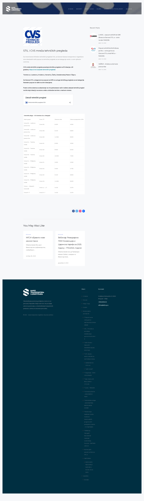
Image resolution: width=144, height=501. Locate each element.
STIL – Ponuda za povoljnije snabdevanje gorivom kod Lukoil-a (90, 334)
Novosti (29, 234)
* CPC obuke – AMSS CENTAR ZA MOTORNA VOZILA (89, 356)
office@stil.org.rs (103, 305)
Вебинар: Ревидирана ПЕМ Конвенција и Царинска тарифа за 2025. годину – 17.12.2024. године (70, 242)
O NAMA (85, 296)
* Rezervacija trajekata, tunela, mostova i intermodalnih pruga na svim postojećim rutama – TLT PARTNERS (89, 419)
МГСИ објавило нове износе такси (35, 239)
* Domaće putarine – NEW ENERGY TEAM (89, 394)
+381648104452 (102, 302)
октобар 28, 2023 (31, 256)
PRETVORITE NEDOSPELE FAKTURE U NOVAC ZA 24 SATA (89, 467)
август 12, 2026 (102, 69)
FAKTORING (87, 458)
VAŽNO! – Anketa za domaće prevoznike (108, 65)
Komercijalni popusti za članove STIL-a (89, 452)
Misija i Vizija (86, 303)
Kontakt (86, 479)
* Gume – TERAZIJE (89, 387)
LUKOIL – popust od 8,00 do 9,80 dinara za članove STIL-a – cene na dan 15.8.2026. (109, 37)
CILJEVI (85, 307)
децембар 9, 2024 (63, 263)
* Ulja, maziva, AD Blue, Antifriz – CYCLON (89, 381)
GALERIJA (85, 476)
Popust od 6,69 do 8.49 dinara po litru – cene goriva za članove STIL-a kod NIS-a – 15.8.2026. (108, 52)
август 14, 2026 (102, 43)
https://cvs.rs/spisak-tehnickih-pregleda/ (42, 69)
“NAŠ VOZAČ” (89, 369)
